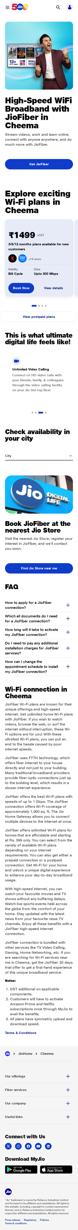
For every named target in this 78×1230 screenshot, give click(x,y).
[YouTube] (38, 1146)
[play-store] (21, 1170)
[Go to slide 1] (34, 306)
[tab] (39, 1076)
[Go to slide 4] (46, 306)
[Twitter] (8, 1146)
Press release (12, 1220)
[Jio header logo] (20, 7)
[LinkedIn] (48, 1146)
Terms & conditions (16, 1223)
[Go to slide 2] (39, 306)
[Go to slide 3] (42, 306)
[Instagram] (18, 1146)
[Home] (7, 1053)
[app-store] (56, 1170)
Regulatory (30, 1220)
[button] (58, 7)
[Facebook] (28, 1146)
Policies (44, 1220)
